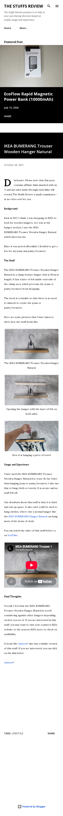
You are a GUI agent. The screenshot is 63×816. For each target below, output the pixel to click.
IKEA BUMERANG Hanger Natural (28, 516)
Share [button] (7, 116)
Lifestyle (17, 733)
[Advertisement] (31, 769)
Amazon (22, 643)
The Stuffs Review (23, 6)
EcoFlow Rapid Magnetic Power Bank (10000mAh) (28, 96)
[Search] (49, 6)
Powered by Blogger (34, 806)
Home (7, 28)
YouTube (12, 535)
